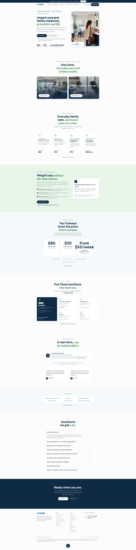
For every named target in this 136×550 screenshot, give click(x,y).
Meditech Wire (52, 400)
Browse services (53, 35)
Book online (76, 4)
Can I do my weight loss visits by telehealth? (59, 450)
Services (49, 4)
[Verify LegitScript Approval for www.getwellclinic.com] (68, 546)
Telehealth (58, 523)
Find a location (42, 35)
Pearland (72, 521)
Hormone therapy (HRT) (60, 521)
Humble (71, 514)
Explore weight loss (76, 95)
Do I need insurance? (53, 432)
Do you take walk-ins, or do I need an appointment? (61, 441)
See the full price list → (68, 266)
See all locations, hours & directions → (68, 323)
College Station (73, 518)
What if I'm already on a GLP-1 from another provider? (62, 470)
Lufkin (71, 523)
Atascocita (72, 516)
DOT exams (58, 516)
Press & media (73, 527)
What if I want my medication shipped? (58, 462)
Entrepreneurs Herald (84, 400)
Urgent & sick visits (59, 514)
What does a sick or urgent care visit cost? (59, 445)
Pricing (67, 4)
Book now (83, 1)
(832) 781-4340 (69, 293)
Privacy (89, 537)
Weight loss (58, 525)
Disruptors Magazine (83, 398)
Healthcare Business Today (52, 398)
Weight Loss (56, 4)
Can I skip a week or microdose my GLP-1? (58, 458)
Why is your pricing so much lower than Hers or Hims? (62, 454)
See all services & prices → (68, 157)
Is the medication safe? (53, 466)
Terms (92, 537)
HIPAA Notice (97, 537)
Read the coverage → (68, 405)
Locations (62, 4)
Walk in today (95, 4)
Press (71, 4)
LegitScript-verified (82, 358)
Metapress (68, 398)
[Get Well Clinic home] (40, 5)
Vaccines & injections (60, 518)
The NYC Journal (68, 400)
